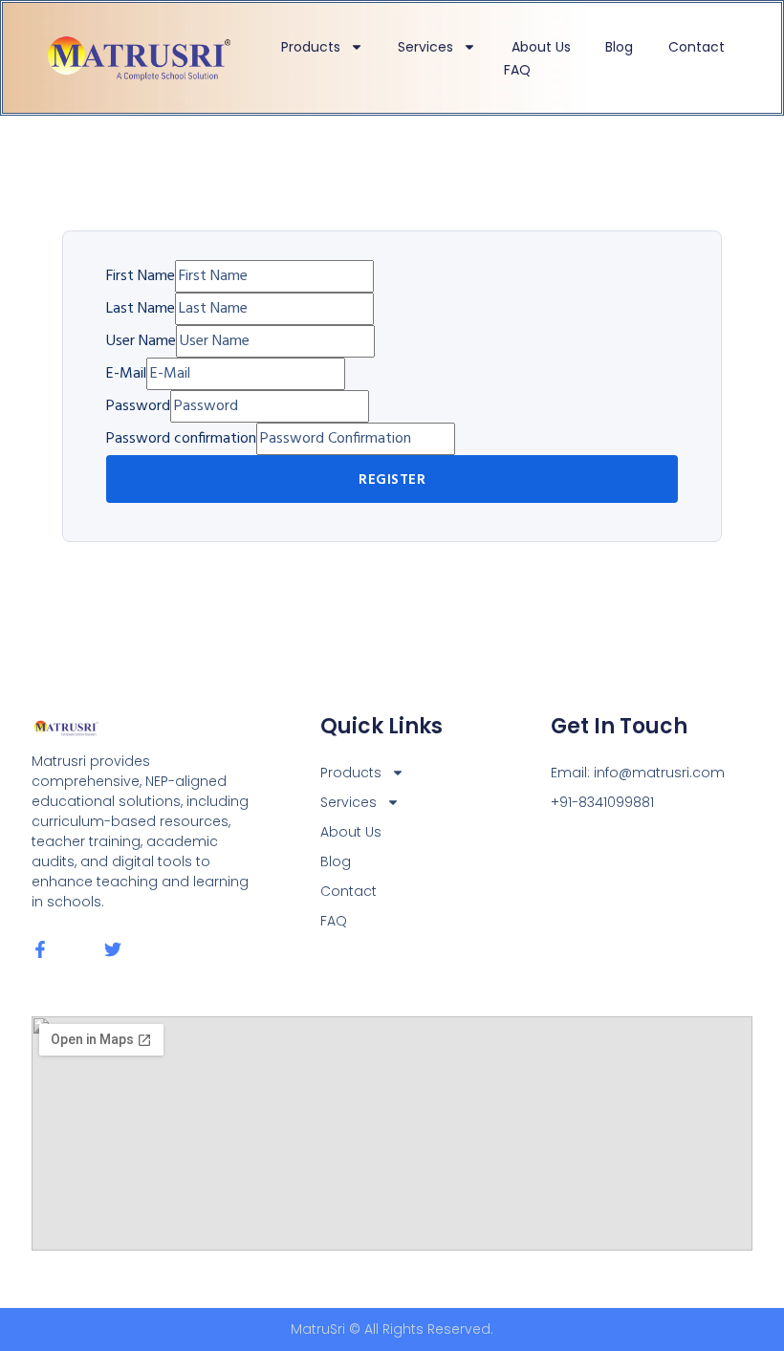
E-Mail (126, 373)
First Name (140, 276)
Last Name (140, 308)
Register (392, 479)
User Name (141, 341)
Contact (696, 46)
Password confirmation (181, 438)
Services (425, 46)
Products (310, 46)
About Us (541, 46)
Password (138, 406)
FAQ (517, 69)
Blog (619, 46)
